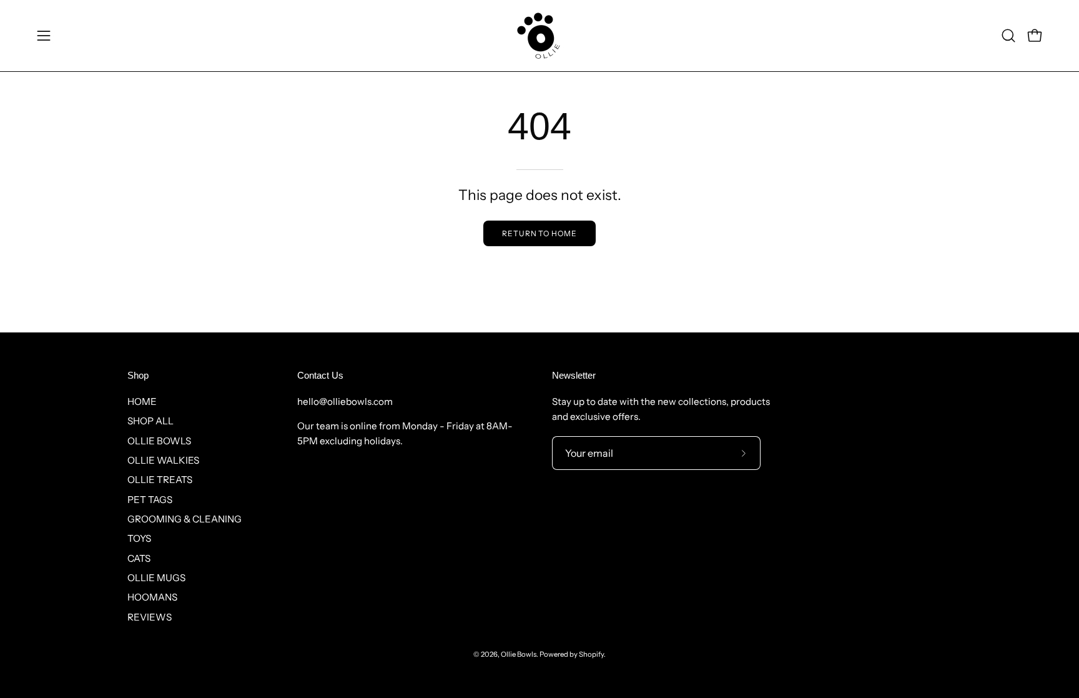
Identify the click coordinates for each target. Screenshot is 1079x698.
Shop (138, 375)
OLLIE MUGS (156, 578)
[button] (1008, 35)
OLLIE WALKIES (163, 460)
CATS (138, 558)
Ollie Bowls (518, 654)
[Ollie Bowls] (539, 35)
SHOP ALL (150, 421)
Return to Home (539, 233)
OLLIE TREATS (159, 480)
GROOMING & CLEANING (184, 519)
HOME (142, 401)
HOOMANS (152, 597)
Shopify (591, 654)
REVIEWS (149, 616)
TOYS (139, 538)
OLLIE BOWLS (159, 440)
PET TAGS (149, 499)
